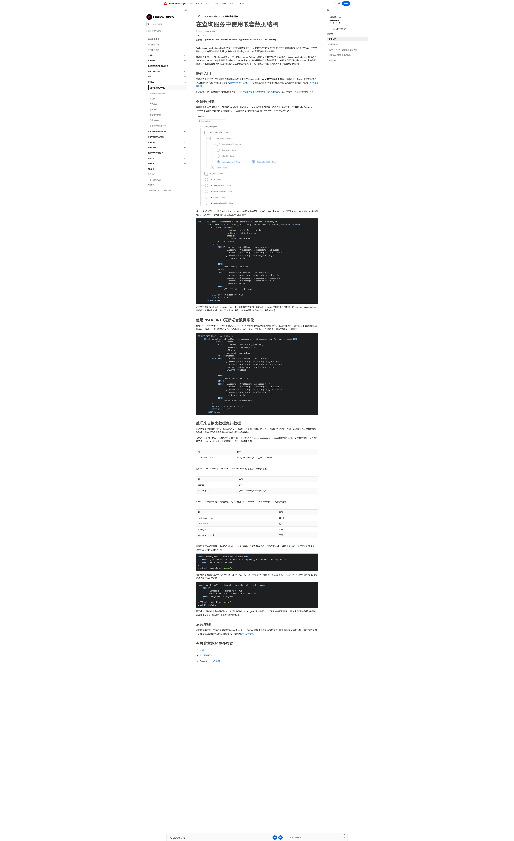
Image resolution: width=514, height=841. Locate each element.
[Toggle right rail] (328, 10)
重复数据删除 (155, 115)
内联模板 (153, 104)
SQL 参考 (151, 169)
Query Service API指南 (210, 661)
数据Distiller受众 (154, 71)
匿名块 (152, 99)
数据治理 (151, 158)
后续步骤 (332, 60)
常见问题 (152, 174)
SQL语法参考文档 (253, 92)
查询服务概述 (206, 655)
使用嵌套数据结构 (157, 87)
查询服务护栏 (153, 50)
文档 (198, 16)
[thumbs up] (275, 837)
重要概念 (151, 82)
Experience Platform (213, 16)
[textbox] (165, 24)
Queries (205, 35)
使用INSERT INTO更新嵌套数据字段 (342, 50)
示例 (202, 649)
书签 (333, 29)
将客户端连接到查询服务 (156, 137)
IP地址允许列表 (154, 180)
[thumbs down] (280, 837)
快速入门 (151, 55)
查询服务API (152, 148)
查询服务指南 (231, 16)
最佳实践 (151, 164)
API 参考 (151, 185)
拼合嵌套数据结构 (157, 93)
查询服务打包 (153, 44)
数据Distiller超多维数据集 (157, 132)
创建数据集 (333, 44)
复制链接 (342, 29)
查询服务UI (151, 142)
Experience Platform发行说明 (159, 190)
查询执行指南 (246, 633)
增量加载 (153, 109)
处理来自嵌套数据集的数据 (339, 55)
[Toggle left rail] (186, 10)
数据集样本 (154, 120)
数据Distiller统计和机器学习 (158, 66)
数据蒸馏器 (151, 61)
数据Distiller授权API (155, 153)
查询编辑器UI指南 (238, 82)
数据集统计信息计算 (158, 126)
